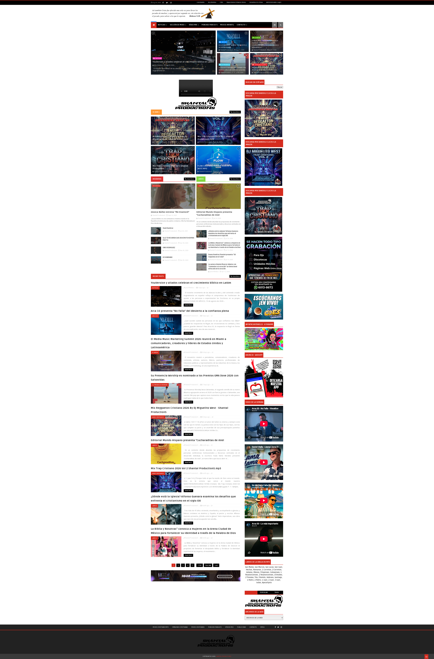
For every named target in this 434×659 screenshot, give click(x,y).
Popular (264, 592)
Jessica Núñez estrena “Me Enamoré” (170, 212)
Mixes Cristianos (158, 417)
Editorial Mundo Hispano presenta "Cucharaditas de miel (214, 213)
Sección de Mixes (177, 25)
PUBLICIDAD (241, 627)
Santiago (278, 577)
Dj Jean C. (156, 112)
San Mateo (249, 567)
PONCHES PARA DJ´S (210, 25)
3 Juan (277, 580)
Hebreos (270, 577)
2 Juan (271, 580)
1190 (199, 565)
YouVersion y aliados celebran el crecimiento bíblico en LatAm (183, 61)
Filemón (262, 577)
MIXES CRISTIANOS (197, 627)
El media (257, 37)
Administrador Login (273, 2)
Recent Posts (158, 276)
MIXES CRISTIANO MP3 (161, 627)
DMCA (262, 627)
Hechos (249, 570)
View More (236, 112)
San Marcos (259, 567)
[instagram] (171, 2)
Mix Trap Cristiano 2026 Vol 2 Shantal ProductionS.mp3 (186, 468)
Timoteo (278, 575)
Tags (277, 592)
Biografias (157, 179)
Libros (201, 179)
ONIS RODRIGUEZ (169, 248)
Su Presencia (225, 64)
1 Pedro (250, 580)
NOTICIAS (161, 25)
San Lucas (269, 567)
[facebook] (163, 2)
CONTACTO (241, 25)
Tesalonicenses (251, 575)
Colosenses (275, 572)
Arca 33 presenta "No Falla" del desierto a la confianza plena (190, 310)
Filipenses (264, 572)
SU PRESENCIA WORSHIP (159, 385)
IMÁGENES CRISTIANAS (180, 627)
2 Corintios (276, 570)
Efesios (256, 572)
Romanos (257, 570)
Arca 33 (224, 42)
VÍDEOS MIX (229, 627)
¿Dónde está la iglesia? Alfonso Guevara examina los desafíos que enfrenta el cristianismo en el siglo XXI (223, 233)
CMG (221, 2)
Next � (208, 565)
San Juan (278, 567)
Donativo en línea (256, 2)
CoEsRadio (200, 2)
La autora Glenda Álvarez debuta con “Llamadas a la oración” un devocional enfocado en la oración (222, 266)
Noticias (158, 58)
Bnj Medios (212, 2)
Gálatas (249, 572)
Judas (258, 582)
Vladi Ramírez (168, 228)
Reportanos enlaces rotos (236, 2)
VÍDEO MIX (193, 25)
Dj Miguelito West (261, 64)
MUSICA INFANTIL (227, 25)
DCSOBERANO (167, 257)
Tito (256, 577)
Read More (188, 305)
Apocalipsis (267, 582)
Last (216, 565)
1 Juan (264, 580)
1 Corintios (266, 570)
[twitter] (167, 2)
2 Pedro (258, 580)
